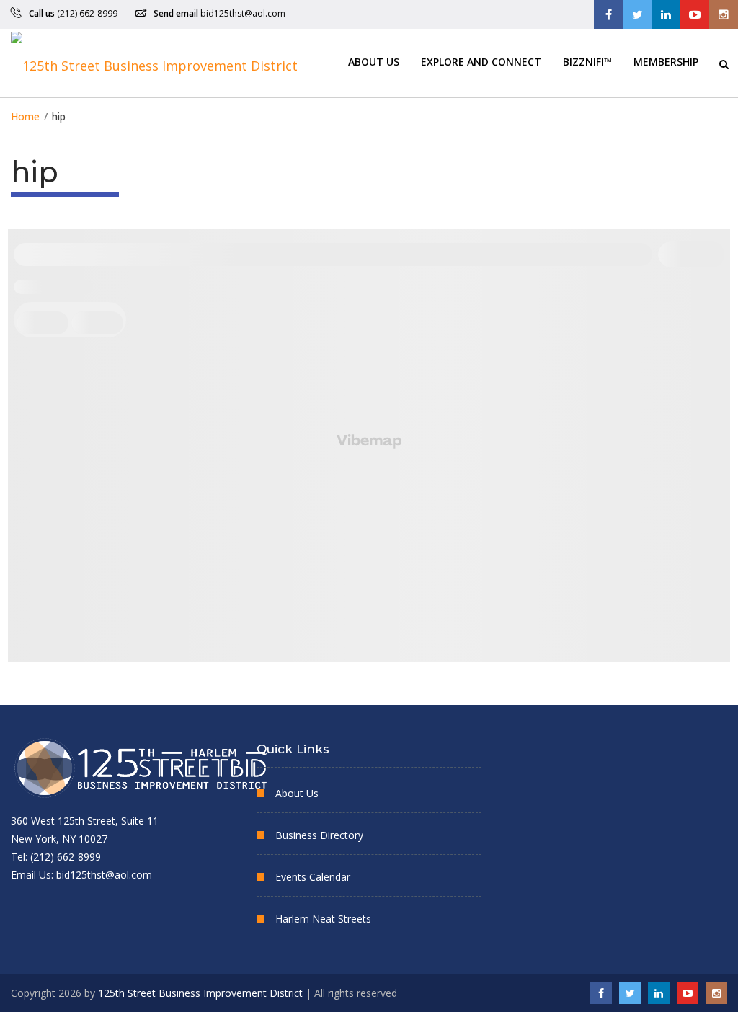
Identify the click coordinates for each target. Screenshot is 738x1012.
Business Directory (319, 835)
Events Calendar (312, 877)
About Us (373, 61)
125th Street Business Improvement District (200, 993)
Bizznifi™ (587, 61)
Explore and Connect (481, 61)
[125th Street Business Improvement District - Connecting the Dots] (154, 63)
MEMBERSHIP (665, 61)
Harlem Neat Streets (323, 919)
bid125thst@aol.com (242, 13)
